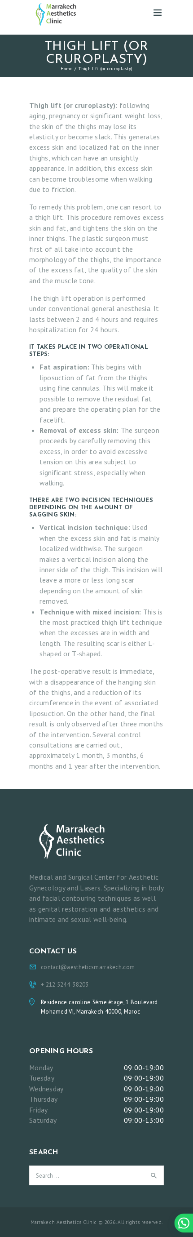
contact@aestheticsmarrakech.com (88, 967)
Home (67, 68)
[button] (183, 1223)
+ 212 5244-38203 (65, 984)
